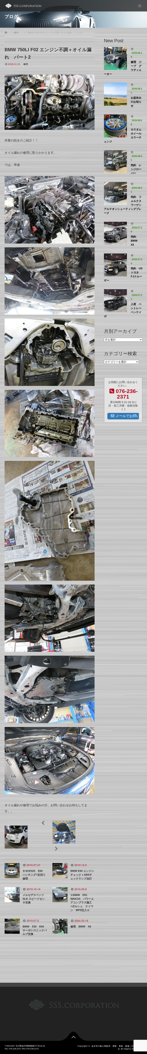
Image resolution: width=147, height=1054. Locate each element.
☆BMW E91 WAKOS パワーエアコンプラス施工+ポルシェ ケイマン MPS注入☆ (82, 902)
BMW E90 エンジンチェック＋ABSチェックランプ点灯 (82, 874)
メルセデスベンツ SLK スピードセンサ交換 (34, 898)
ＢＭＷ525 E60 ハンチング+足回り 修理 (35, 874)
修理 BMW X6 (80, 926)
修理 (25, 64)
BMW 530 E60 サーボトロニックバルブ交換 (35, 930)
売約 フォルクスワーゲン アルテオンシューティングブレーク (123, 204)
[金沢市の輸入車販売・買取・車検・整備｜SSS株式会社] (23, 5)
